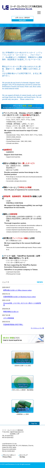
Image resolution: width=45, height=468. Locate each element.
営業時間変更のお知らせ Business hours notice (19, 297)
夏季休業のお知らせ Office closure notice (17, 290)
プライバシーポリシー (9, 455)
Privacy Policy (7, 457)
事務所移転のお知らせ (11, 311)
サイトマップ (23, 455)
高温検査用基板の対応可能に (13, 324)
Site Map (22, 457)
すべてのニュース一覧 (37, 328)
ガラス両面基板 (8, 318)
